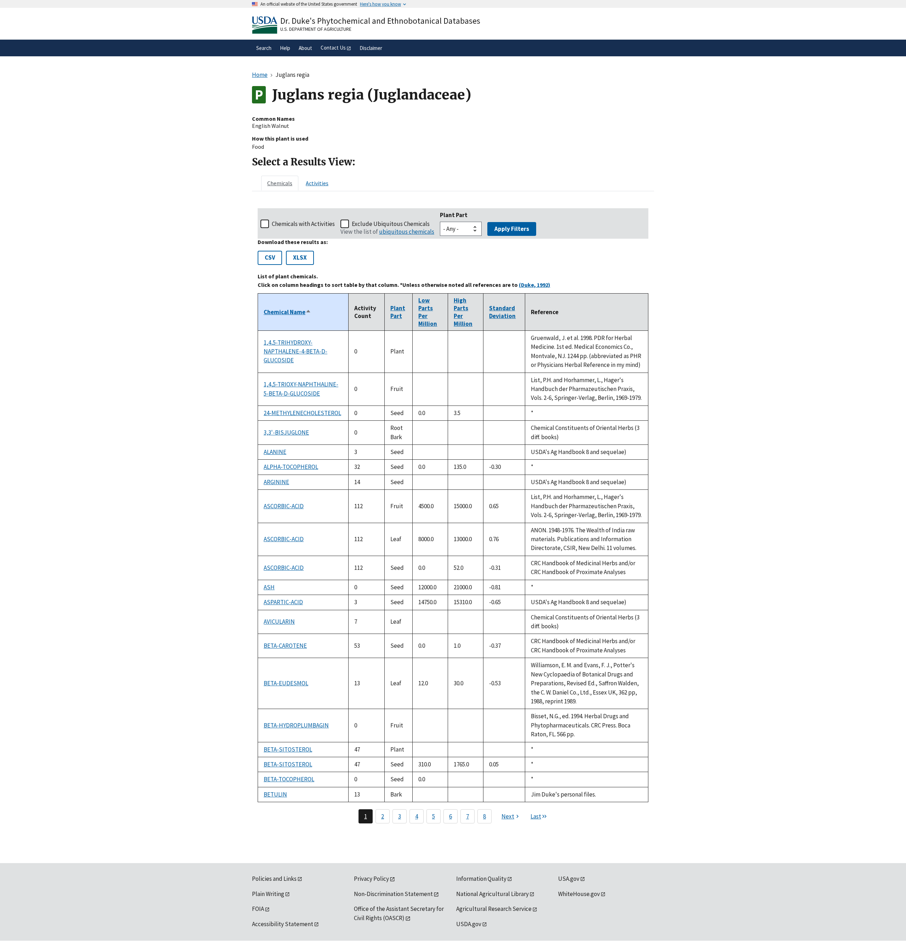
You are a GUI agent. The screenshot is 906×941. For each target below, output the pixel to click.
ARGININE (276, 482)
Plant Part (454, 215)
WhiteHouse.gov (579, 894)
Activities (317, 183)
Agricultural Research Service (494, 909)
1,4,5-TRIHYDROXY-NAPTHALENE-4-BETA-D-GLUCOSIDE (295, 351)
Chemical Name (287, 312)
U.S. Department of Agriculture (315, 29)
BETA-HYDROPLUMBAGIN (296, 725)
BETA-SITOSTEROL (288, 749)
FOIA (258, 909)
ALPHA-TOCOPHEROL (291, 467)
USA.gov (568, 879)
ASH (269, 587)
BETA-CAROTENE (285, 646)
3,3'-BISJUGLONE (286, 432)
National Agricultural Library (492, 894)
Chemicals (279, 183)
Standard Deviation (502, 312)
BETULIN (275, 794)
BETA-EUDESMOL (286, 683)
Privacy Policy (371, 879)
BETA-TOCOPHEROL (289, 779)
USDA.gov (468, 924)
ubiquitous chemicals (406, 232)
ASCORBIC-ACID (284, 506)
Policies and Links (274, 879)
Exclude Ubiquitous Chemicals (391, 224)
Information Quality (481, 879)
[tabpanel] (453, 515)
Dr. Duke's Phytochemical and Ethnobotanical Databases (380, 21)
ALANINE (275, 452)
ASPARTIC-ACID (283, 602)
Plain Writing (268, 894)
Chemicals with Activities (303, 224)
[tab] (279, 183)
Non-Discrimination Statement (393, 894)
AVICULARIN (279, 621)
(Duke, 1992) (534, 284)
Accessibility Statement (282, 924)
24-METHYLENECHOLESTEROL (302, 413)
